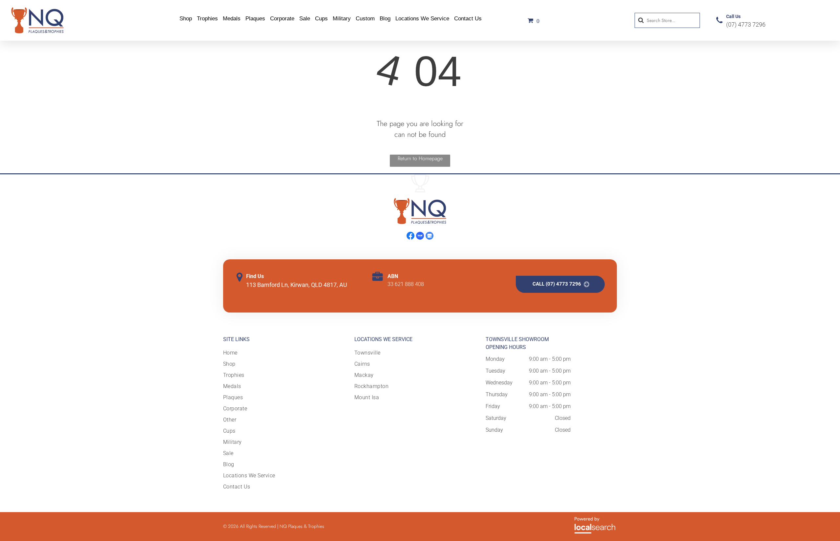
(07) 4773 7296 (746, 24)
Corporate (282, 18)
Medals (232, 18)
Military (342, 18)
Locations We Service (422, 18)
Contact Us (468, 18)
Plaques (255, 18)
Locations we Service (383, 339)
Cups (321, 18)
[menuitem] (249, 352)
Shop (185, 18)
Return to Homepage (420, 158)
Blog (385, 18)
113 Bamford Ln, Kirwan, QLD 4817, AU (296, 284)
